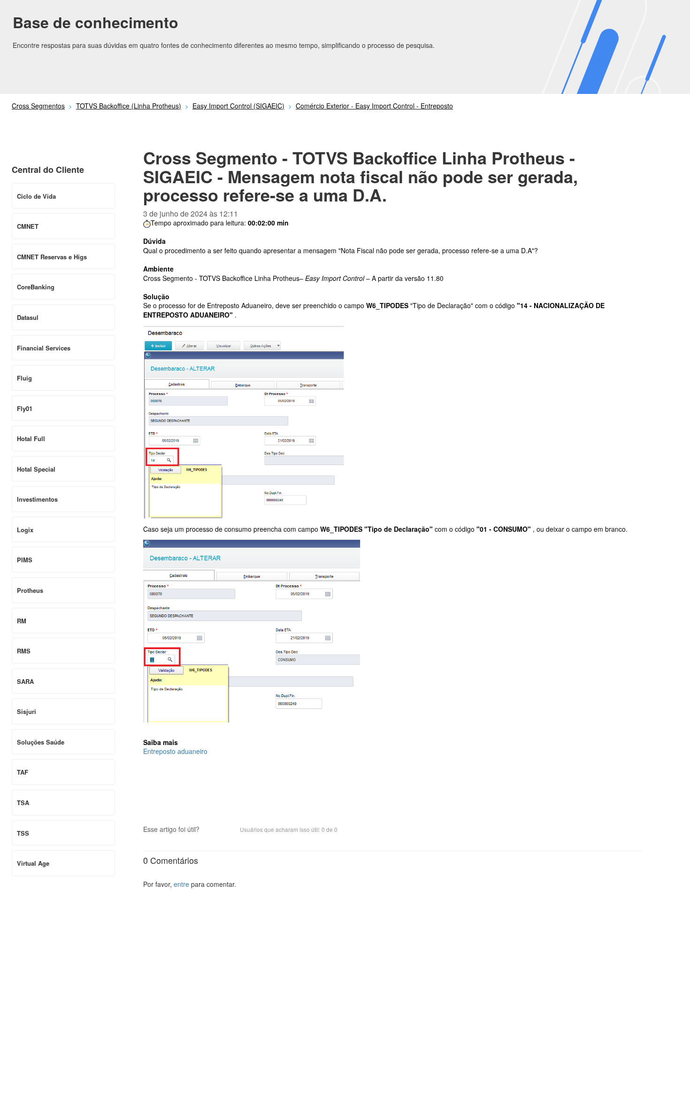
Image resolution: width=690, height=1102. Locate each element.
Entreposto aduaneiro (175, 751)
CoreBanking (35, 286)
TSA (23, 802)
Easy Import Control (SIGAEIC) (238, 105)
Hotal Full (31, 438)
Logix (25, 529)
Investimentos (37, 499)
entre (181, 884)
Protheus (30, 590)
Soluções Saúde (40, 741)
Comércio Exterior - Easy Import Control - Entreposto (374, 105)
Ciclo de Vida (36, 196)
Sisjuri (26, 711)
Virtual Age (33, 863)
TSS (23, 833)
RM (21, 620)
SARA (25, 681)
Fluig (24, 377)
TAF (22, 772)
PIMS (24, 559)
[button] (211, 830)
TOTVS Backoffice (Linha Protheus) (128, 105)
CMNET (27, 226)
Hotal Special (36, 469)
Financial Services (43, 347)
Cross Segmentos (38, 105)
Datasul (27, 317)
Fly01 (24, 408)
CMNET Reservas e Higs (52, 256)
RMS (24, 650)
